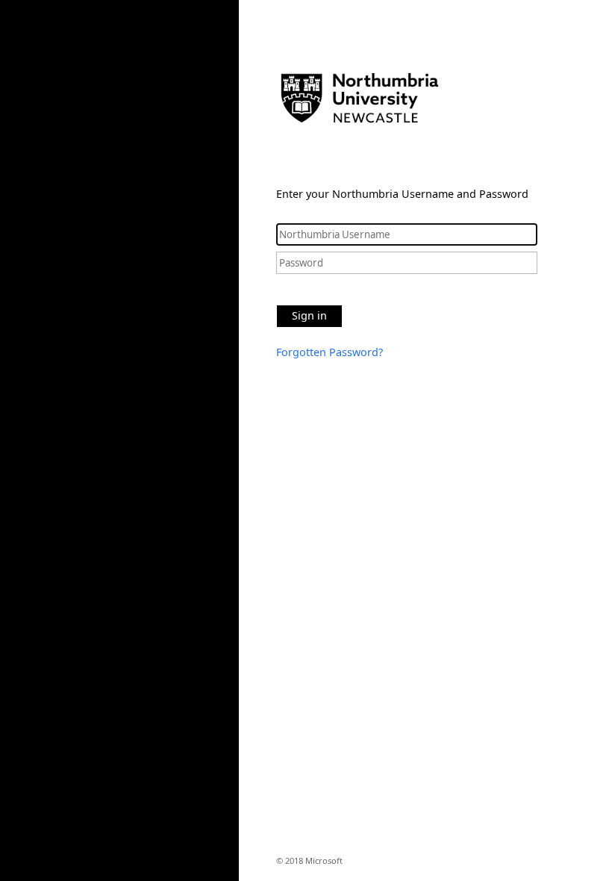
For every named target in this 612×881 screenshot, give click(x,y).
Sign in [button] (309, 315)
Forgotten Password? (329, 352)
